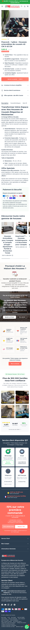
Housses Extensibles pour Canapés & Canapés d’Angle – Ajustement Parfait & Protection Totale (7, 244)
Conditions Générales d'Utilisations (8, 625)
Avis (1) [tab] (25, 103)
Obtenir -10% (21, 526)
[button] (27, 6)
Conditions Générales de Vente (8, 626)
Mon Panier (3, 617)
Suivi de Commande (13, 618)
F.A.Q (9, 617)
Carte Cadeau (4, 618)
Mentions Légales (20, 626)
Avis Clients (13, 617)
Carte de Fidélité (20, 617)
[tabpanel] (15, 145)
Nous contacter (15, 363)
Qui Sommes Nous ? (17, 621)
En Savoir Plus (22, 481)
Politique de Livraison (21, 622)
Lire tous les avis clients (14, 429)
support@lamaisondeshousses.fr (22, 462)
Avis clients (22, 317)
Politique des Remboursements (8, 623)
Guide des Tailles (5, 620)
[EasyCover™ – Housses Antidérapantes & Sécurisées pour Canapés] (21, 228)
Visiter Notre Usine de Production (8, 622)
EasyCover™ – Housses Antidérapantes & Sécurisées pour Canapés (21, 240)
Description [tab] (4, 103)
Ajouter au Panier (9, 317)
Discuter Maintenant (8, 462)
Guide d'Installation (14, 620)
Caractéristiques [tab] (15, 103)
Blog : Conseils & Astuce (6, 621)
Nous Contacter (21, 618)
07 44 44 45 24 (8, 481)
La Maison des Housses (10, 615)
